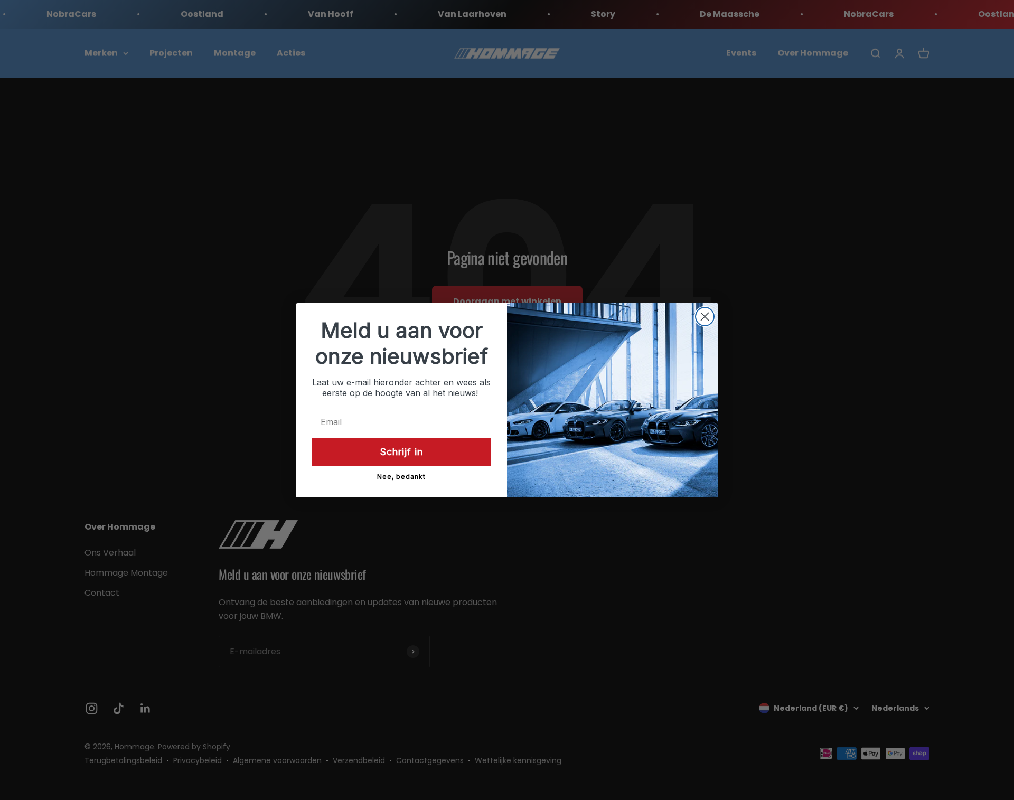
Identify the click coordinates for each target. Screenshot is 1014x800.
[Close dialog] (705, 316)
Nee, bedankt (401, 477)
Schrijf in (401, 451)
